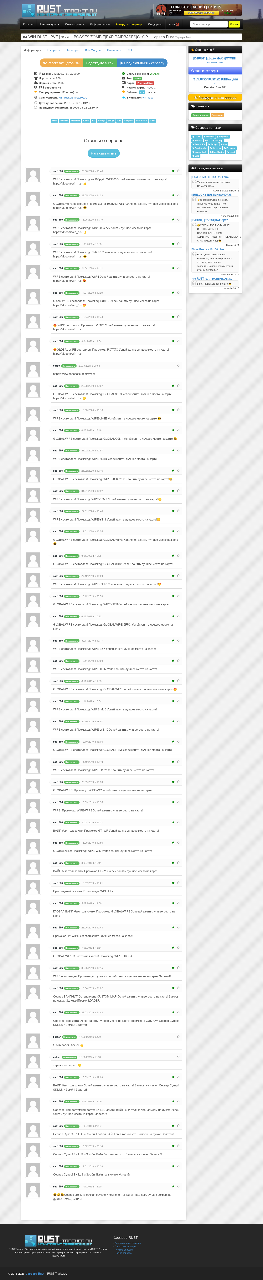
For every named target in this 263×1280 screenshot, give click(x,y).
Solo (196, 155)
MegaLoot (223, 136)
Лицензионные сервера (128, 1243)
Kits (224, 144)
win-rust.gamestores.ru (73, 97)
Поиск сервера (74, 24)
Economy (230, 148)
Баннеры (73, 50)
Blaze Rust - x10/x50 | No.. (208, 249)
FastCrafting (200, 148)
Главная (28, 24)
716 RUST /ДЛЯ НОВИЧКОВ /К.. (212, 278)
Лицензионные (201, 115)
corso (56, 365)
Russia (198, 140)
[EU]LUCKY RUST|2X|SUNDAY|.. (211, 194)
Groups (214, 144)
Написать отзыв (103, 152)
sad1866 (58, 171)
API (130, 50)
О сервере (54, 50)
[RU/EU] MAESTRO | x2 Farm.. (210, 177)
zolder (57, 1037)
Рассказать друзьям (63, 62)
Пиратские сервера (125, 1246)
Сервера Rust (35, 1273)
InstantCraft (200, 151)
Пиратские (217, 115)
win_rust (147, 97)
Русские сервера (124, 1249)
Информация (99, 24)
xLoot (232, 151)
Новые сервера (123, 1252)
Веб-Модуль (93, 50)
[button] (174, 24)
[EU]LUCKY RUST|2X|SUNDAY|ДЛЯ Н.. (215, 81)
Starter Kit (199, 144)
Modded (209, 136)
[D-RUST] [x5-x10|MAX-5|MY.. (210, 220)
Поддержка (155, 24)
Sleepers (216, 148)
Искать (234, 24)
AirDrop (218, 140)
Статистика (114, 50)
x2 (208, 140)
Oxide (197, 136)
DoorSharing (218, 151)
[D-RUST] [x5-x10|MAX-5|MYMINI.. (215, 58)
